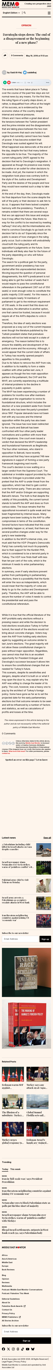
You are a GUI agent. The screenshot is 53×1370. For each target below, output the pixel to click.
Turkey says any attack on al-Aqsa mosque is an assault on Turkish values (36, 1086)
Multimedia (7, 1286)
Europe (5, 1266)
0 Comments (17, 55)
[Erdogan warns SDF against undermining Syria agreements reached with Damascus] (13, 1074)
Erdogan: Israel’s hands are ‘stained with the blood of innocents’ (36, 1141)
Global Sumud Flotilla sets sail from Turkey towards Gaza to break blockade (35, 1114)
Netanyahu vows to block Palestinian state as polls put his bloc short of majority (26, 1204)
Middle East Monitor (33, 743)
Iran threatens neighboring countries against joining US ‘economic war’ (15, 918)
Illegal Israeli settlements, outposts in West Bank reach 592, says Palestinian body (25, 1231)
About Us (6, 1302)
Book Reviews (8, 1269)
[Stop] (9, 82)
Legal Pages (7, 1361)
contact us (6, 753)
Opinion (26, 25)
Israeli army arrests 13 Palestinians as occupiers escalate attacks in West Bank (15, 900)
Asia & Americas (9, 1259)
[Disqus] (26, 797)
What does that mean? (17, 751)
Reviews (6, 1282)
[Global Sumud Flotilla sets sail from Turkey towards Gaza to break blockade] (37, 1101)
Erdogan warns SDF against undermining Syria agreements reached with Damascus (12, 1086)
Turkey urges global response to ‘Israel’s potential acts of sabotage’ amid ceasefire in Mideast (12, 1141)
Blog (4, 1275)
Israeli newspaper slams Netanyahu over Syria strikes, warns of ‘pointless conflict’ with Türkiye (17, 864)
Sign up (45, 939)
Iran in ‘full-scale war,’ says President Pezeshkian (22, 1180)
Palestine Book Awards (12, 1306)
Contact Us (7, 1310)
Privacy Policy (8, 1313)
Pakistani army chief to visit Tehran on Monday (15, 881)
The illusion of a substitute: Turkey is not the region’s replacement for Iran (12, 1114)
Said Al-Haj (16, 72)
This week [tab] (15, 1169)
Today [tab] (5, 1169)
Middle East (7, 1262)
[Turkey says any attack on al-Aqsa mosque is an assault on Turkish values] (37, 1074)
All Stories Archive (10, 1321)
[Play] (5, 82)
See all (47, 837)
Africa (4, 1255)
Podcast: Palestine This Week (15, 1293)
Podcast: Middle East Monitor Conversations (22, 1290)
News (4, 1176)
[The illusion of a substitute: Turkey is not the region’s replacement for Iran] (13, 1101)
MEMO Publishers (10, 1317)
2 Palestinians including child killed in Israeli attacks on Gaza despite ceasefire (17, 847)
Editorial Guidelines (11, 1299)
